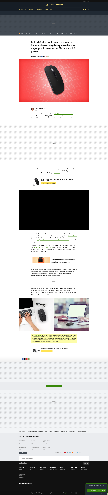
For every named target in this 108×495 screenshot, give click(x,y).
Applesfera (21, 472)
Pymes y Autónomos (83, 471)
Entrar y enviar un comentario (55, 385)
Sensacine (42, 469)
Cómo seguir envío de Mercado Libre (52, 431)
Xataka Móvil (21, 471)
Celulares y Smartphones (34, 444)
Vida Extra (32, 471)
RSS (73, 452)
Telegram (88, 9)
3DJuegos (31, 469)
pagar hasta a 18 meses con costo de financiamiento (53, 240)
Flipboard (45, 56)
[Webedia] (86, 1)
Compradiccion (74, 472)
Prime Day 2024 (22, 447)
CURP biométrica (72, 431)
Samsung (52, 33)
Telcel (44, 449)
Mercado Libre (39, 9)
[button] (40, 108)
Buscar (86, 458)
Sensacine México (43, 485)
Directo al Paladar (53, 469)
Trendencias (73, 469)
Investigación (22, 440)
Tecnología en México (35, 447)
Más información (63, 493)
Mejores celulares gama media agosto (35, 431)
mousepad (63, 359)
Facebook (41, 56)
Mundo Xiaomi (22, 477)
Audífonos (58, 33)
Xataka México (22, 485)
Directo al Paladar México (53, 486)
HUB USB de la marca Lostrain (63, 114)
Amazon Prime (72, 236)
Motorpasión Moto (64, 471)
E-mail (47, 56)
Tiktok (84, 9)
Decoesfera (73, 471)
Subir (85, 463)
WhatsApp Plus (64, 431)
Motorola (38, 33)
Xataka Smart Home (22, 475)
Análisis (33, 440)
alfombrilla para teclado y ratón (43, 247)
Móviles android (46, 447)
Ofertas (21, 9)
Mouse (57, 359)
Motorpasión (62, 469)
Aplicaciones (46, 443)
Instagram (86, 9)
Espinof (41, 471)
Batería (75, 33)
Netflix (66, 33)
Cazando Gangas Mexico (46, 440)
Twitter (43, 56)
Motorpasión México (62, 486)
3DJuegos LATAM (33, 485)
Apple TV (70, 33)
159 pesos (57, 173)
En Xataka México (54, 257)
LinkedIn (78, 452)
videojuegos (33, 449)
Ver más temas (23, 452)
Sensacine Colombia (42, 487)
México (20, 449)
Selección (54, 5)
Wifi (62, 33)
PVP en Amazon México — (48, 183)
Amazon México (48, 9)
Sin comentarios (36, 56)
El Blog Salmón (84, 469)
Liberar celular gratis (82, 431)
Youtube (65, 452)
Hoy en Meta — (47, 350)
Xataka (20, 469)
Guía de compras (29, 9)
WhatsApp (44, 33)
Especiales (21, 443)
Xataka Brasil (21, 486)
